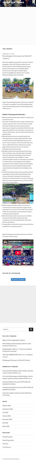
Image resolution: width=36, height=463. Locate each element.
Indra (4, 371)
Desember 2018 (7, 419)
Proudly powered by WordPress (11, 459)
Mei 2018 (5, 423)
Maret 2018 (6, 426)
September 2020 (8, 409)
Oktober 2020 (7, 405)
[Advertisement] (18, 26)
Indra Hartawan (13, 2)
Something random (8, 440)
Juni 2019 (5, 412)
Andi (4, 393)
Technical (5, 444)
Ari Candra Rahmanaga (9, 376)
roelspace (5, 387)
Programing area (7, 437)
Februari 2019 (7, 416)
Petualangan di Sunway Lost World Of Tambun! (16, 360)
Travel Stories (7, 447)
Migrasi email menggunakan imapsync (14, 340)
